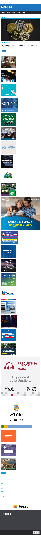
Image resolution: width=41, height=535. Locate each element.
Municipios (2, 486)
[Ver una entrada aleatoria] (39, 12)
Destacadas (4, 42)
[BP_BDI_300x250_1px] (8, 169)
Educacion (2, 481)
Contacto (24, 12)
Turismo (2, 498)
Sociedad (2, 494)
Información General (16, 12)
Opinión (2, 488)
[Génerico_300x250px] (8, 56)
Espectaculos (3, 483)
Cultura (2, 476)
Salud (2, 493)
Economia (8, 42)
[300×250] (8, 70)
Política (3, 12)
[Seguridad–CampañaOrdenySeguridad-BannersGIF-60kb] (8, 343)
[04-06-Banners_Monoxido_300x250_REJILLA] (8, 301)
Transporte (2, 496)
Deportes (2, 478)
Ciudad (2, 475)
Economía (8, 12)
